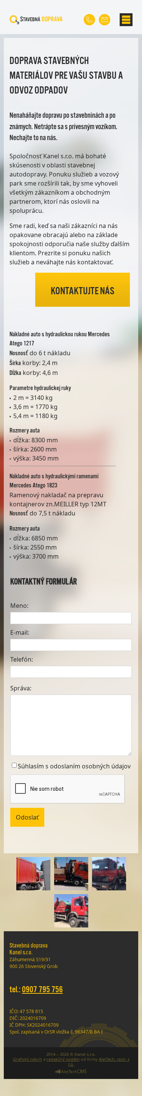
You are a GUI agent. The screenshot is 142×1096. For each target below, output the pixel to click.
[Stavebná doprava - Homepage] (35, 19)
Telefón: (21, 659)
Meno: (19, 605)
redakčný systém (63, 1059)
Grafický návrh (27, 1059)
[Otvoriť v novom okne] (71, 1073)
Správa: (20, 688)
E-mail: (19, 632)
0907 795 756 (42, 989)
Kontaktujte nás (82, 291)
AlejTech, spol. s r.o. (99, 1061)
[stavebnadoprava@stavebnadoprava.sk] (104, 19)
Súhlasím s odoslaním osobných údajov (74, 766)
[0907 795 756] (89, 19)
